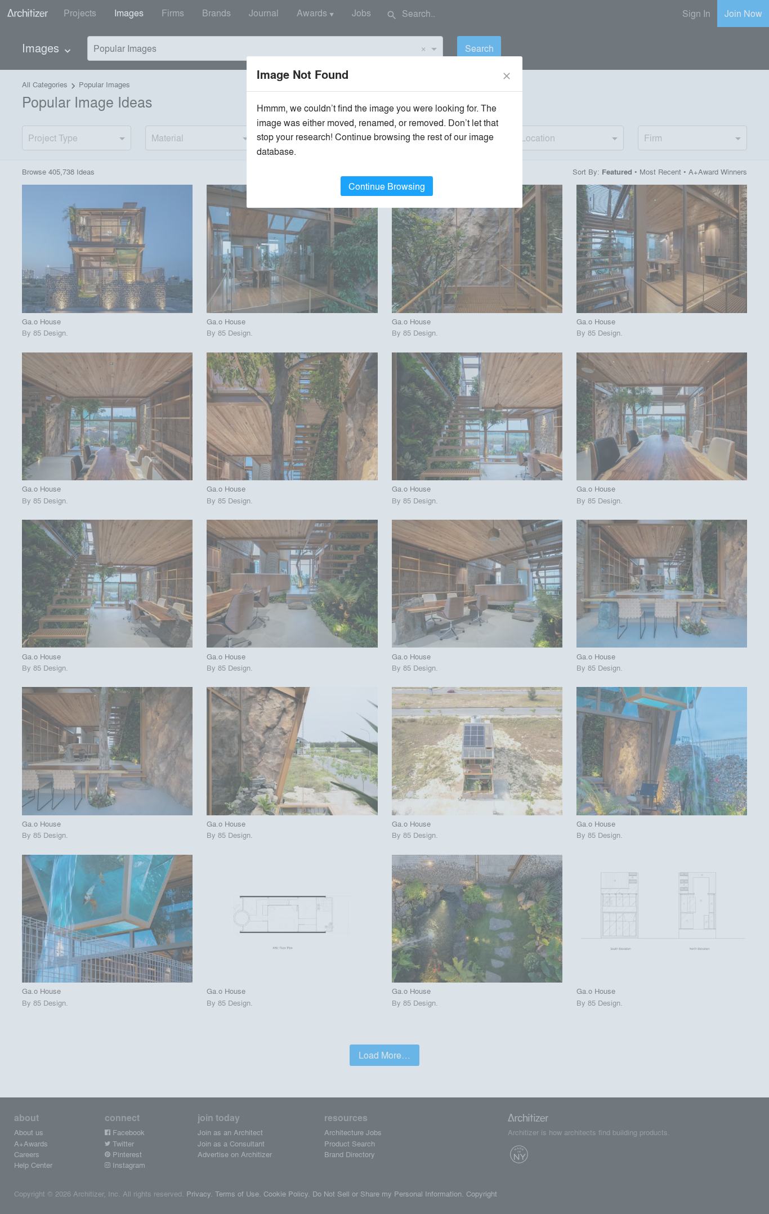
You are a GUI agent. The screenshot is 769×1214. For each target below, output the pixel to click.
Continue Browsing (386, 186)
